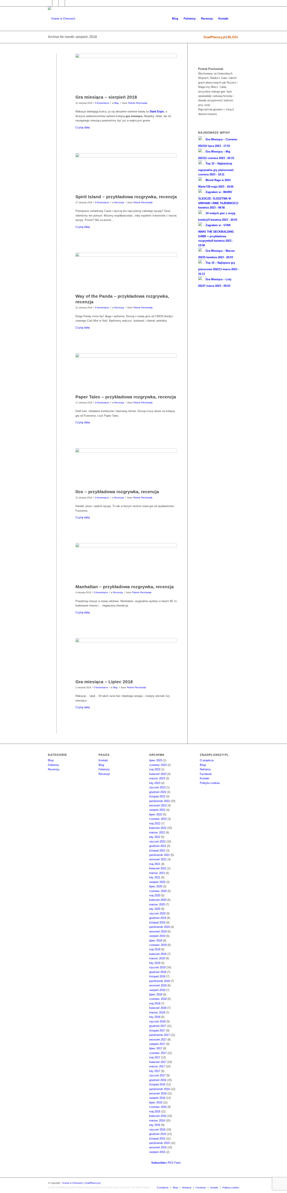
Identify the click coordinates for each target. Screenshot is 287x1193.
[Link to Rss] (68, 3)
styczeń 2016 (157, 1129)
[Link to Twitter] (55, 3)
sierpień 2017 (157, 1044)
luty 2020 (154, 908)
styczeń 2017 (157, 1075)
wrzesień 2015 (158, 1147)
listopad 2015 (157, 1138)
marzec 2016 (157, 1120)
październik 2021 (159, 855)
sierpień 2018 (157, 990)
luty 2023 (154, 783)
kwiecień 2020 (157, 899)
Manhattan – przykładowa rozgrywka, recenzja (124, 586)
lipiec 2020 (155, 886)
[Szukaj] (235, 19)
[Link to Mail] (62, 3)
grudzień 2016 (157, 1080)
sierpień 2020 (157, 882)
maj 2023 (154, 769)
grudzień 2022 (157, 792)
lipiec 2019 (155, 940)
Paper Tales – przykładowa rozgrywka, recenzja (125, 396)
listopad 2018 (157, 976)
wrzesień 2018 (158, 985)
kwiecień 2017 (157, 1062)
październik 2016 (159, 1089)
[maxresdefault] (126, 372)
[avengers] (126, 73)
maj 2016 (154, 1111)
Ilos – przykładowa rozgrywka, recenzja (117, 491)
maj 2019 (154, 949)
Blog (116, 103)
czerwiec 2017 (158, 1053)
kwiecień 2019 (157, 954)
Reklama (205, 769)
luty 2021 (154, 877)
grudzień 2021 (157, 845)
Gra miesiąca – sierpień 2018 (106, 97)
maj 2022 (154, 823)
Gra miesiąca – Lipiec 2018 (104, 681)
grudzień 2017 (157, 1025)
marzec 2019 (157, 958)
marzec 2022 (157, 832)
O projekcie (207, 760)
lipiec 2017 (155, 1048)
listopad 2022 (157, 796)
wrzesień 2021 (158, 859)
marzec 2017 (157, 1066)
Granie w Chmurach (72, 1183)
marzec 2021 (157, 873)
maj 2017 (154, 1057)
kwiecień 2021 (157, 868)
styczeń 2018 (157, 1021)
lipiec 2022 (155, 814)
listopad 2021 (157, 850)
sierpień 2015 (157, 1152)
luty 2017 (154, 1071)
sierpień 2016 (157, 1097)
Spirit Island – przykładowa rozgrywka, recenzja (126, 196)
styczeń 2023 (157, 787)
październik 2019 (159, 926)
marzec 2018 (157, 1012)
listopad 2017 (157, 1030)
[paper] (126, 172)
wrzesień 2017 (158, 1039)
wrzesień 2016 (158, 1093)
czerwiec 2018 (158, 998)
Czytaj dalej (82, 127)
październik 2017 (159, 1035)
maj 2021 (154, 864)
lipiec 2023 (155, 760)
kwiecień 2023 (157, 774)
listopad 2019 (157, 922)
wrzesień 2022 (158, 805)
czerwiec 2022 (158, 818)
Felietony (53, 765)
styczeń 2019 (157, 967)
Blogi (203, 765)
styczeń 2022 (157, 841)
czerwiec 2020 (158, 891)
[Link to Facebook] (49, 3)
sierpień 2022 (157, 809)
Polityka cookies (210, 783)
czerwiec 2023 (158, 765)
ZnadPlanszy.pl (214, 37)
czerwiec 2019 (158, 945)
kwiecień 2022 (157, 827)
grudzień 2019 (157, 917)
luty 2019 (154, 963)
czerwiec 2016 (158, 1106)
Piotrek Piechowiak (137, 103)
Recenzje (104, 774)
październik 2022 (159, 801)
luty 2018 (154, 1016)
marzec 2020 (157, 904)
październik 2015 (159, 1143)
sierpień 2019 (157, 935)
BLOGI (233, 37)
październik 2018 (159, 981)
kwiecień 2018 (157, 1007)
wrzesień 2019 (158, 931)
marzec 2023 (157, 778)
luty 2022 (154, 836)
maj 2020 (154, 895)
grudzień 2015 (157, 1134)
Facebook (206, 774)
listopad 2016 (157, 1084)
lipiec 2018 (155, 994)
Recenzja (119, 202)
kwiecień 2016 (157, 1115)
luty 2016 (154, 1125)
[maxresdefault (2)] (126, 272)
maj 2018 (154, 1003)
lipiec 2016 (155, 1102)
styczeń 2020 (157, 913)
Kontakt (103, 760)
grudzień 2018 (157, 972)
